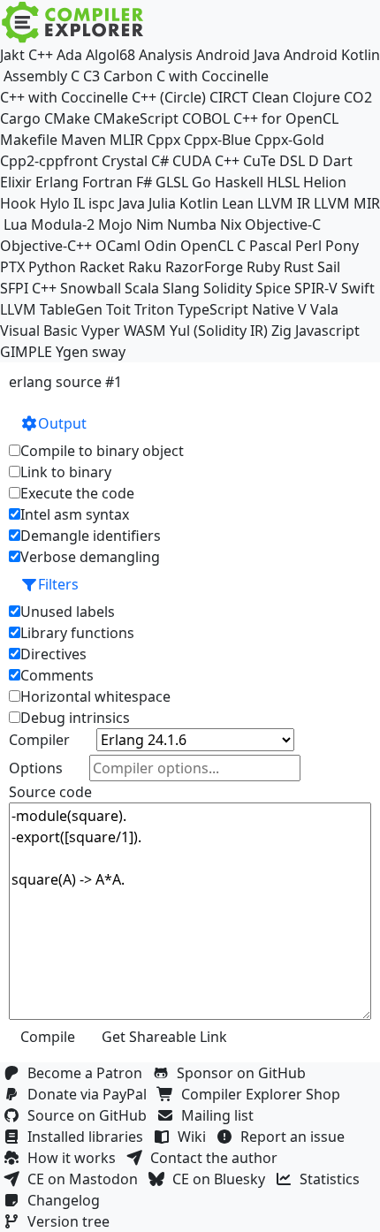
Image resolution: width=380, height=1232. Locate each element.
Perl (308, 245)
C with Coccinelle (212, 76)
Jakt (12, 55)
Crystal (125, 161)
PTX (12, 267)
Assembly (35, 76)
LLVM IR (283, 203)
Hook (18, 203)
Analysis (166, 55)
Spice (273, 288)
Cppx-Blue (217, 139)
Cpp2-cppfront (49, 161)
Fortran (107, 182)
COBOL (206, 118)
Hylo (55, 203)
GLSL (172, 182)
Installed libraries (88, 1136)
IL (79, 203)
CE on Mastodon (86, 1179)
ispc (101, 203)
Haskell (239, 182)
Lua (15, 224)
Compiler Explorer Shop (264, 1094)
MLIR (126, 139)
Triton (154, 309)
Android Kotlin (332, 55)
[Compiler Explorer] (73, 22)
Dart (338, 161)
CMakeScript (136, 118)
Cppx (163, 139)
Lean (238, 203)
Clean (270, 97)
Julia (162, 203)
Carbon (128, 76)
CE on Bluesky (222, 1179)
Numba (192, 224)
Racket (102, 267)
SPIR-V (316, 288)
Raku (145, 267)
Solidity (227, 288)
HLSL (283, 182)
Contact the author (217, 1157)
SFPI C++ (28, 288)
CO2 (358, 97)
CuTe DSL (274, 161)
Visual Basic (39, 330)
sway (108, 351)
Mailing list (221, 1115)
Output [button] (62, 423)
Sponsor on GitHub (245, 1073)
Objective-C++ (46, 245)
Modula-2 (63, 224)
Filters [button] (58, 584)
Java (131, 203)
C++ (40, 55)
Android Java (238, 55)
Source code (50, 792)
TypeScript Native (236, 309)
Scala (142, 288)
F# (144, 182)
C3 (91, 76)
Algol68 (110, 55)
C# (160, 161)
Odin (160, 245)
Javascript (327, 330)
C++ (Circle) (169, 97)
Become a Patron (88, 1073)
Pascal (270, 245)
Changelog (67, 1200)
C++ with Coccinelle (64, 97)
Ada (69, 55)
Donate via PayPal (90, 1094)
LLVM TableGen (51, 309)
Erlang (57, 182)
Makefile (28, 139)
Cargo (20, 118)
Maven (83, 139)
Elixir (16, 182)
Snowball (90, 288)
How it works (75, 1157)
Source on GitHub (90, 1115)
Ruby (263, 267)
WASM (145, 330)
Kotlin (198, 203)
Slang (181, 288)
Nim (149, 224)
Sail (328, 267)
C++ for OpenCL (285, 118)
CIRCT (228, 97)
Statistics (333, 1179)
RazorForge (204, 267)
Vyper (100, 330)
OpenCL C (213, 245)
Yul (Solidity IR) (219, 330)
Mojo (115, 224)
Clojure (316, 97)
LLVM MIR (347, 203)
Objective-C (283, 224)
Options (36, 768)
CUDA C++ (205, 161)
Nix (230, 224)
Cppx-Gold (289, 139)
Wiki (195, 1136)
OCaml (118, 245)
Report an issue (296, 1136)
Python (52, 267)
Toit (118, 309)
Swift (358, 288)
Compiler (39, 739)
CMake (67, 118)
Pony (342, 245)
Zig (281, 330)
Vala (324, 309)
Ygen (72, 351)
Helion (324, 182)
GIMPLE (26, 351)
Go (201, 182)
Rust (299, 267)
